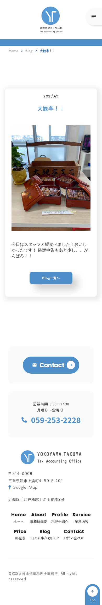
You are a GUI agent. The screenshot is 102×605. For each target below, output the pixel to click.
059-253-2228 (56, 420)
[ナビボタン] (93, 16)
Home (13, 51)
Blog (28, 51)
